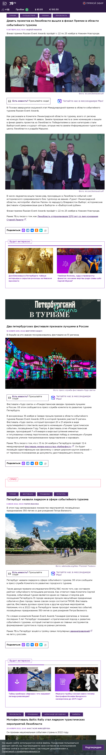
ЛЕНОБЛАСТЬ (61, 15)
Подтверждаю (93, 747)
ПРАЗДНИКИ (45, 494)
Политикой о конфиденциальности (21, 752)
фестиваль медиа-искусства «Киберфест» (48, 447)
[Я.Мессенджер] (41, 230)
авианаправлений (80, 631)
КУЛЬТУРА (61, 494)
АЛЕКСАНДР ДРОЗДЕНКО (55, 714)
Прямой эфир (94, 3)
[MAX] (23, 230)
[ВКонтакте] (32, 230)
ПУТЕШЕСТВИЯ (29, 15)
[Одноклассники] (36, 230)
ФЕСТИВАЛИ (28, 494)
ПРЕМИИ (45, 15)
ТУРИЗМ (12, 15)
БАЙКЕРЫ (76, 714)
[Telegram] (27, 230)
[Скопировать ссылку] (45, 230)
